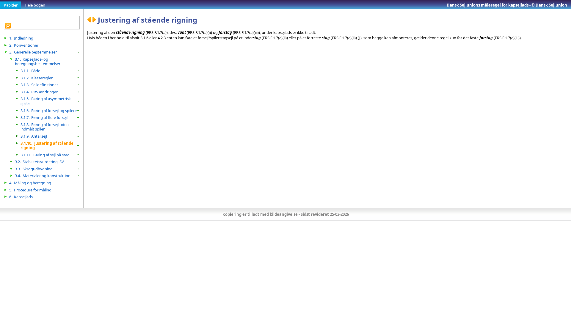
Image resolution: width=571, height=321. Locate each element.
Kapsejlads (21, 196)
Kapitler (11, 5)
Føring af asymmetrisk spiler (46, 101)
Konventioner (23, 45)
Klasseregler (37, 78)
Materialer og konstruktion (42, 175)
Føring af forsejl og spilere (49, 110)
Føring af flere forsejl (44, 117)
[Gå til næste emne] (95, 20)
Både (30, 70)
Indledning (21, 38)
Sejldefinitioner (39, 84)
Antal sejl (34, 136)
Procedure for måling (30, 190)
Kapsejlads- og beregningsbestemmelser (37, 61)
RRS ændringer (39, 92)
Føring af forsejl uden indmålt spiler (45, 127)
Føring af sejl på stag (45, 155)
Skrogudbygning (34, 168)
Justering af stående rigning (47, 146)
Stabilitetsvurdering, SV (39, 161)
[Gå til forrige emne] (89, 20)
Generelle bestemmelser (33, 52)
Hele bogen (35, 5)
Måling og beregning (30, 182)
